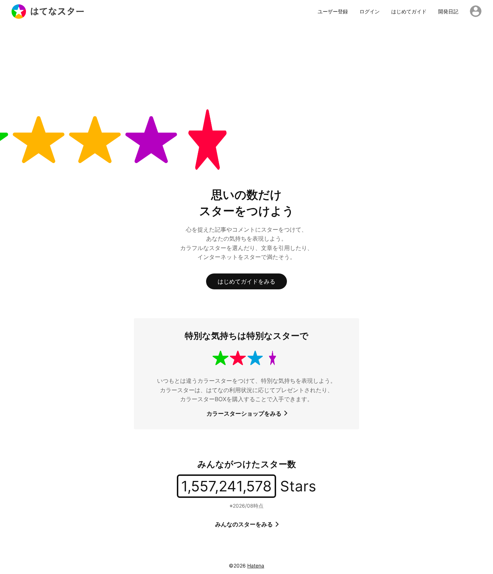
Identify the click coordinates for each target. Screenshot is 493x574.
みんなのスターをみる (244, 524)
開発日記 (448, 11)
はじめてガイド (409, 11)
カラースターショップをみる (244, 413)
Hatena (255, 565)
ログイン (369, 11)
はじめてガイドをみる (246, 281)
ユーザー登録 (333, 11)
